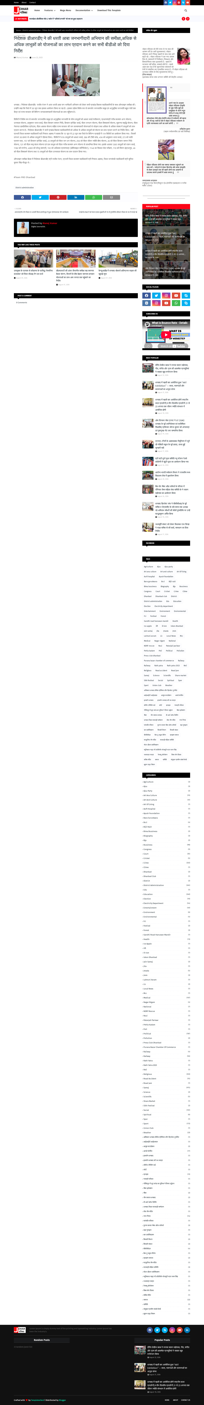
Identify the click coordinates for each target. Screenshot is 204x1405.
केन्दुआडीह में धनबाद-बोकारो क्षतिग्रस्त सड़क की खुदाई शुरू (117, 272)
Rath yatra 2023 (173, 666)
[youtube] (187, 2)
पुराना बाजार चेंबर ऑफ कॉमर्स (166, 725)
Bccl (163, 581)
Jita (158, 631)
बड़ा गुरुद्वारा (183, 725)
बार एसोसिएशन (149, 730)
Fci (145, 616)
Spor (180, 680)
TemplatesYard (37, 1400)
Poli (160, 651)
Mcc (181, 636)
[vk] (146, 303)
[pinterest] (179, 2)
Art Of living (181, 572)
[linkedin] (187, 1330)
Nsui (160, 646)
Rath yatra (158, 666)
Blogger (62, 1400)
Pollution (180, 651)
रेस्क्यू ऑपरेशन (162, 755)
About (24, 2)
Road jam (175, 671)
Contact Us (185, 1400)
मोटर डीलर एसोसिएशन (151, 745)
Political (169, 651)
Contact (32, 2)
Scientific (167, 675)
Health (175, 621)
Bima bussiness (150, 586)
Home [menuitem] (37, 10)
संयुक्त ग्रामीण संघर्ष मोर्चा (179, 760)
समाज (157, 760)
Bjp (174, 586)
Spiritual (170, 680)
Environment (165, 611)
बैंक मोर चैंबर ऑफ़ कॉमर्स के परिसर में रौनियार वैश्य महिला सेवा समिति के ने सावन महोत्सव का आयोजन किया (171, 489)
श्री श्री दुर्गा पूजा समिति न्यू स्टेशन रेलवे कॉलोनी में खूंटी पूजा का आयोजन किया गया (171, 460)
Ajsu (159, 567)
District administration (32, 30)
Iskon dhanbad (177, 626)
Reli (185, 666)
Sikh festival (149, 680)
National (172, 641)
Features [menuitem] (48, 10)
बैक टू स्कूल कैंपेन (160, 735)
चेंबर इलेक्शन (181, 710)
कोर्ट (160, 705)
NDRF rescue (149, 646)
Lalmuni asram (150, 636)
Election (147, 606)
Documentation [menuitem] (83, 10)
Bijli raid (172, 581)
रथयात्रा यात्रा (149, 755)
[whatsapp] (176, 303)
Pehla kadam (149, 651)
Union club (156, 685)
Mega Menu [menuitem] (65, 10)
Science (156, 675)
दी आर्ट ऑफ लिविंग (172, 715)
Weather (168, 685)
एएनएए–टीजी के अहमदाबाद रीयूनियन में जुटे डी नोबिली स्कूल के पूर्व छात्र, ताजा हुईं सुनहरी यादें (172, 444)
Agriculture (148, 567)
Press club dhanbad (152, 656)
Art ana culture (150, 572)
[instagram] (174, 2)
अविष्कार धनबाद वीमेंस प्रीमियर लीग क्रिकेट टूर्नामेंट (160, 690)
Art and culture (166, 572)
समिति (165, 760)
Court (158, 591)
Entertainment (150, 611)
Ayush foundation (166, 577)
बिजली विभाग (162, 730)
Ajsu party (169, 567)
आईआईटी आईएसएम (150, 695)
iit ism (164, 626)
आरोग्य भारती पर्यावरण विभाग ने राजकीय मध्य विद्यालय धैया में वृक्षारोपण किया (172, 474)
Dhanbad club (161, 596)
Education (177, 601)
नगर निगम (182, 720)
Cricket (167, 591)
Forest (163, 616)
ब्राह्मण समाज (174, 735)
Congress (148, 591)
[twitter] (170, 2)
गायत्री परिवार (179, 705)
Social (160, 680)
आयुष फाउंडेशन (166, 695)
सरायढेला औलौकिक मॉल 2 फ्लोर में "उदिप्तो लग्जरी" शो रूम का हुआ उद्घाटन (55, 19)
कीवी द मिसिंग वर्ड (149, 705)
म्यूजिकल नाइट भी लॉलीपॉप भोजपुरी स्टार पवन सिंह (160, 750)
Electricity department (164, 606)
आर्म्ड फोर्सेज (179, 695)
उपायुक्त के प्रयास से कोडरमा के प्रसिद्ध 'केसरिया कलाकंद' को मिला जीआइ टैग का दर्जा (33, 272)
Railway (147, 666)
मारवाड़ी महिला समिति (167, 740)
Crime (176, 591)
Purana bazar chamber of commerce (159, 661)
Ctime (185, 591)
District (174, 596)
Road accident (161, 671)
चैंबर (145, 715)
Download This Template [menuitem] (109, 10)
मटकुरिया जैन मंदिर (150, 740)
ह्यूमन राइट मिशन (149, 765)
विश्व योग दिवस (176, 755)
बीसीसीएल (147, 735)
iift (157, 626)
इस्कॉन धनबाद (148, 700)
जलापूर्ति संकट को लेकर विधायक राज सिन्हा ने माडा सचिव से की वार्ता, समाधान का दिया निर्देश (172, 527)
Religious (147, 671)
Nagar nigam (159, 641)
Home (16, 2)
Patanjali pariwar (173, 646)
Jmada (165, 631)
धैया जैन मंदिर (171, 720)
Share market (180, 675)
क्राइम (168, 705)
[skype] (183, 2)
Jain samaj (148, 631)
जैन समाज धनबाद (156, 715)
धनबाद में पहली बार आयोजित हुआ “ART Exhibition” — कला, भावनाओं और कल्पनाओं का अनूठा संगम (165, 235)
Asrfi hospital (149, 577)
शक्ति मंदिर (147, 760)
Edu (167, 601)
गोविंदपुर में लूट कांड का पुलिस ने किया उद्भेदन (158, 710)
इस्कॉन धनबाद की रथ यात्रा (166, 700)
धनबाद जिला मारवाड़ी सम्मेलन (153, 720)
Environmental (180, 611)
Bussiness (184, 586)
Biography (165, 586)
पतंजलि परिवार (148, 725)
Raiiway (181, 661)
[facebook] (166, 2)
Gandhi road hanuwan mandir (156, 621)
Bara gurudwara (150, 581)
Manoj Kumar (22, 57)
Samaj (146, 675)
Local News (171, 636)
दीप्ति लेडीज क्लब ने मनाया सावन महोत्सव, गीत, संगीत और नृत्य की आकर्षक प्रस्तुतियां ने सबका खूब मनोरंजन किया (166, 217)
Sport (146, 685)
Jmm (174, 631)
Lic (161, 636)
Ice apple (148, 626)
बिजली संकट (174, 730)
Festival (153, 616)
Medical (147, 641)
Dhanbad (147, 596)
